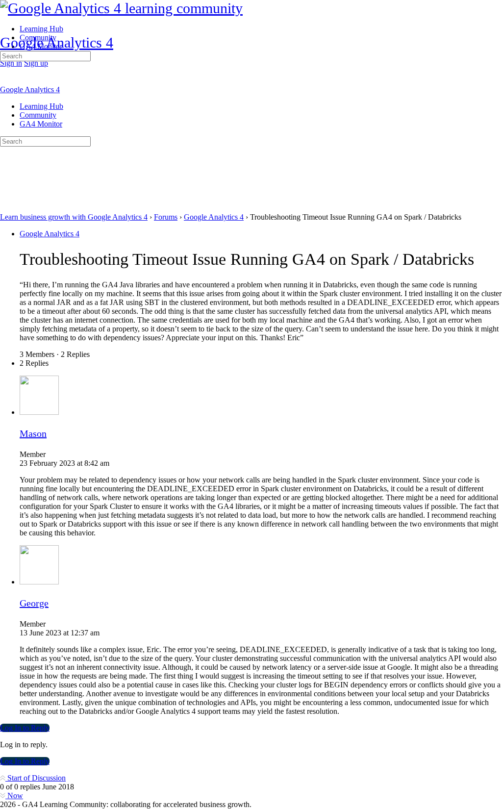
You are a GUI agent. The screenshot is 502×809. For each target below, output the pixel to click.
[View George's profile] (39, 582)
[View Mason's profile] (39, 412)
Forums (165, 217)
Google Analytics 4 (56, 42)
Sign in (11, 63)
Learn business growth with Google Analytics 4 (74, 217)
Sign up (36, 63)
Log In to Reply (25, 728)
